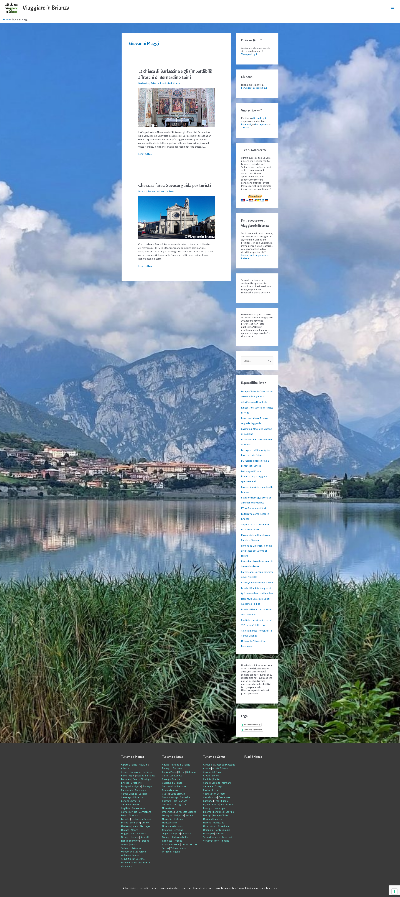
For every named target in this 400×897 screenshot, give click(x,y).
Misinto (125, 829)
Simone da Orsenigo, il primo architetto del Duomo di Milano (256, 550)
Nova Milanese (138, 833)
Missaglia (167, 818)
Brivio (181, 771)
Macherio (126, 826)
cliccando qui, (259, 118)
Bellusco (147, 771)
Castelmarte (210, 797)
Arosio (206, 775)
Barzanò (177, 768)
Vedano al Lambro (130, 855)
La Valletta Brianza (185, 811)
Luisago (207, 815)
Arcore (124, 771)
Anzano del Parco (212, 771)
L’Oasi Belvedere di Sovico (254, 508)
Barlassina (144, 83)
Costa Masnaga (170, 797)
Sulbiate (125, 848)
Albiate (125, 768)
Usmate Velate (129, 851)
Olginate (186, 833)
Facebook (246, 124)
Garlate (183, 800)
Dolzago (166, 800)
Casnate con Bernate (214, 793)
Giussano (133, 815)
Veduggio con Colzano (133, 858)
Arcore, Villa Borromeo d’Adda (257, 582)
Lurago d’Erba (220, 815)
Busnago (147, 786)
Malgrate (179, 815)
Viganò (176, 851)
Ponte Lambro (222, 829)
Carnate (143, 793)
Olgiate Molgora (171, 833)
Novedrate (223, 826)
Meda (135, 826)
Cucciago (208, 800)
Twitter (245, 127)
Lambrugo (219, 808)
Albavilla (207, 764)
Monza (134, 829)
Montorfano (209, 826)
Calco (165, 775)
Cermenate (224, 797)
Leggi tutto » (145, 153)
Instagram (261, 124)
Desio (124, 815)
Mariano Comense (212, 818)
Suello (165, 848)
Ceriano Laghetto (130, 800)
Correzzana (145, 811)
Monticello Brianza (172, 826)
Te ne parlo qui (249, 54)
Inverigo (207, 808)
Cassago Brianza (171, 779)
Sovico (133, 844)
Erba (216, 800)
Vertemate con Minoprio (216, 840)
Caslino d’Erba (210, 790)
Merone (207, 822)
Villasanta (144, 862)
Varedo (142, 851)
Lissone (145, 822)
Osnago (166, 837)
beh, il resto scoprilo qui (254, 87)
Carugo (218, 786)
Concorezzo (138, 808)
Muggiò (125, 833)
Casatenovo (176, 775)
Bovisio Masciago (142, 779)
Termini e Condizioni (253, 730)
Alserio (207, 768)
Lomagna (167, 815)
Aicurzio (143, 764)
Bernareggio (128, 775)
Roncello (145, 837)
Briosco (125, 782)
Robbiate (167, 840)
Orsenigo (208, 829)
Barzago (166, 768)
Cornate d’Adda (129, 811)
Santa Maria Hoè (171, 844)
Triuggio (136, 848)
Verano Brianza (129, 862)
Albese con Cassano (224, 764)
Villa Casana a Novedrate (254, 402)
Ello (175, 800)
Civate (165, 793)
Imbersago (168, 811)
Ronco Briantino (130, 840)
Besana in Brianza (145, 775)
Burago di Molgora (131, 786)
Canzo (206, 782)
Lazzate (125, 818)
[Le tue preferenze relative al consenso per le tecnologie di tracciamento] (395, 892)
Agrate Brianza (129, 764)
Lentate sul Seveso (141, 818)
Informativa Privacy (252, 725)
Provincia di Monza (170, 83)
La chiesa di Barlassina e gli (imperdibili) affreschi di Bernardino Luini (175, 74)
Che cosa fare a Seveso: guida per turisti (174, 185)
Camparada (127, 790)
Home (6, 19)
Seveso (172, 191)
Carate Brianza (129, 793)
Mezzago (145, 826)
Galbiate (166, 804)
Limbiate (135, 822)
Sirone (184, 844)
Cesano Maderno (130, 804)
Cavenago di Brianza (132, 797)
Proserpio (208, 833)
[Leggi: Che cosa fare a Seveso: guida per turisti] (176, 216)
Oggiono (178, 829)
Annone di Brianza (180, 764)
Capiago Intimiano (222, 782)
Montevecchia (169, 822)
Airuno (165, 764)
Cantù (216, 779)
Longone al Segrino (223, 811)
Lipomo (207, 811)
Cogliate (125, 808)
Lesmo (124, 822)
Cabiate (207, 779)
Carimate (208, 786)
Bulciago (191, 771)
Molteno (178, 818)
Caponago (140, 790)
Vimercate (126, 866)
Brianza (155, 83)
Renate (135, 837)
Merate (189, 815)
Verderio (166, 851)
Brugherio (136, 782)
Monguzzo (218, 822)
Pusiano (219, 833)
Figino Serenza (211, 804)
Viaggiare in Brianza (46, 8)
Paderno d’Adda (180, 837)
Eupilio (225, 800)
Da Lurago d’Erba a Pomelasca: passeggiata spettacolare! (254, 476)
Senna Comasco (211, 837)
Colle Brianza (177, 793)
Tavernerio (227, 837)
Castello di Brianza (172, 782)
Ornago (125, 837)
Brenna (216, 775)
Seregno (144, 840)
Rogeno (178, 840)
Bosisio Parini (169, 771)
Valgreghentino (178, 848)
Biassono (126, 779)
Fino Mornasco (228, 804)
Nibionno (167, 829)
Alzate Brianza (220, 768)
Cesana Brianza (170, 790)
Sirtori (193, 844)
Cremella (185, 797)
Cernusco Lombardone (174, 786)
